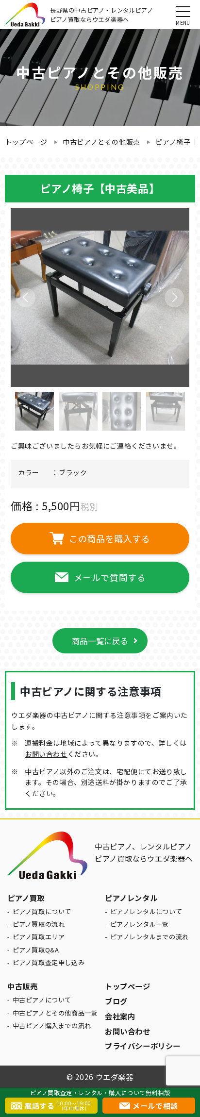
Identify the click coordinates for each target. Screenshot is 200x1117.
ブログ (116, 1001)
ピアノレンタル (131, 897)
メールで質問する (110, 577)
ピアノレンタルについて (146, 911)
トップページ (26, 142)
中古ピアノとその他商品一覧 (55, 1012)
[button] (174, 297)
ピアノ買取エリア (39, 936)
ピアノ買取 (26, 897)
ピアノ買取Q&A (36, 949)
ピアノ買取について (42, 911)
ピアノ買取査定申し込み (49, 962)
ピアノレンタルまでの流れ (149, 936)
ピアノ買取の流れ (39, 924)
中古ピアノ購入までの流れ (52, 1025)
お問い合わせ (46, 754)
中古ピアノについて (42, 999)
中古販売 (22, 986)
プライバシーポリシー (143, 1045)
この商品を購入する (109, 538)
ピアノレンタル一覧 (139, 924)
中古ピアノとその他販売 (101, 142)
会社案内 (120, 1016)
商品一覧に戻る (100, 641)
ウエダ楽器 (114, 1076)
